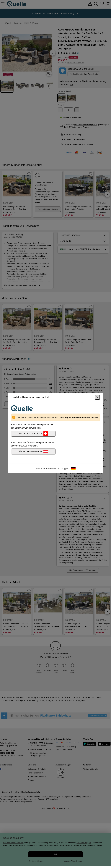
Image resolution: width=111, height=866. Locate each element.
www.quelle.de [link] (53, 468)
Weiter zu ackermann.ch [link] (30, 433)
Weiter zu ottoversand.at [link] (30, 451)
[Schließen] (97, 397)
